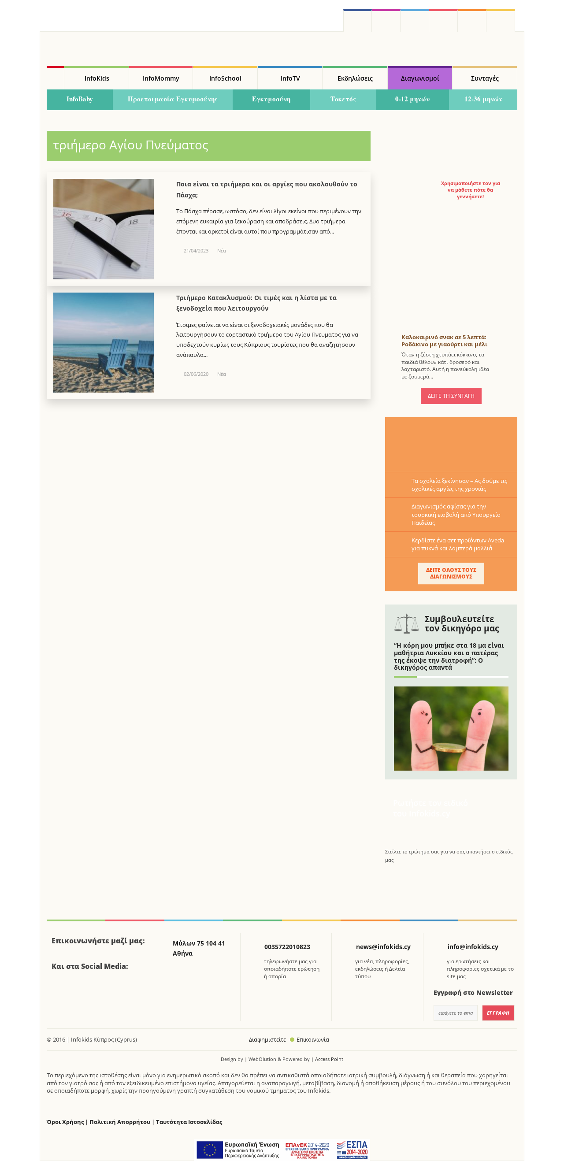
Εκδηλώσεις (355, 78)
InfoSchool (225, 78)
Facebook (62, 990)
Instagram (386, 20)
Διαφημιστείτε (267, 1039)
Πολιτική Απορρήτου (119, 1122)
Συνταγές (485, 78)
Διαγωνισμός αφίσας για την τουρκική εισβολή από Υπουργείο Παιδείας (456, 514)
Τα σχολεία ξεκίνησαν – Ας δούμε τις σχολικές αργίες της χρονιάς (459, 485)
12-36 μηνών (483, 99)
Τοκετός (343, 99)
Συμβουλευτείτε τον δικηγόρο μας (462, 623)
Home (55, 78)
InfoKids (97, 78)
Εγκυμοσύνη (271, 99)
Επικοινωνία (313, 1039)
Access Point (329, 1059)
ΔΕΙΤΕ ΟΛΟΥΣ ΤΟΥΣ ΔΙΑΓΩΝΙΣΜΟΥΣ (451, 573)
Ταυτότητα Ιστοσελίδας (189, 1122)
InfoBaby (80, 99)
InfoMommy (161, 78)
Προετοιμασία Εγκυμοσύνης (173, 99)
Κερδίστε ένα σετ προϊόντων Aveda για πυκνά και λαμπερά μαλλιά (458, 544)
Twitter (415, 20)
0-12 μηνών (412, 99)
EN (443, 20)
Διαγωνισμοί (420, 78)
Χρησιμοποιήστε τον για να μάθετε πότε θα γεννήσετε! (470, 190)
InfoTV (290, 78)
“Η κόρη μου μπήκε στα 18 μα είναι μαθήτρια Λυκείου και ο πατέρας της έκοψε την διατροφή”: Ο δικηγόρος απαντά (449, 656)
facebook (357, 20)
